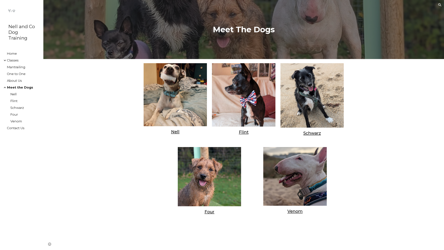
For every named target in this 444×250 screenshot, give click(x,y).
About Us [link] (14, 81)
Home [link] (12, 54)
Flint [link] (14, 101)
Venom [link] (16, 121)
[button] (440, 5)
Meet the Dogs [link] (20, 87)
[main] (244, 29)
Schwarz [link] (17, 108)
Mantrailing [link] (16, 67)
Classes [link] (13, 60)
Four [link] (14, 114)
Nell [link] (13, 94)
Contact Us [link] (15, 128)
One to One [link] (16, 74)
